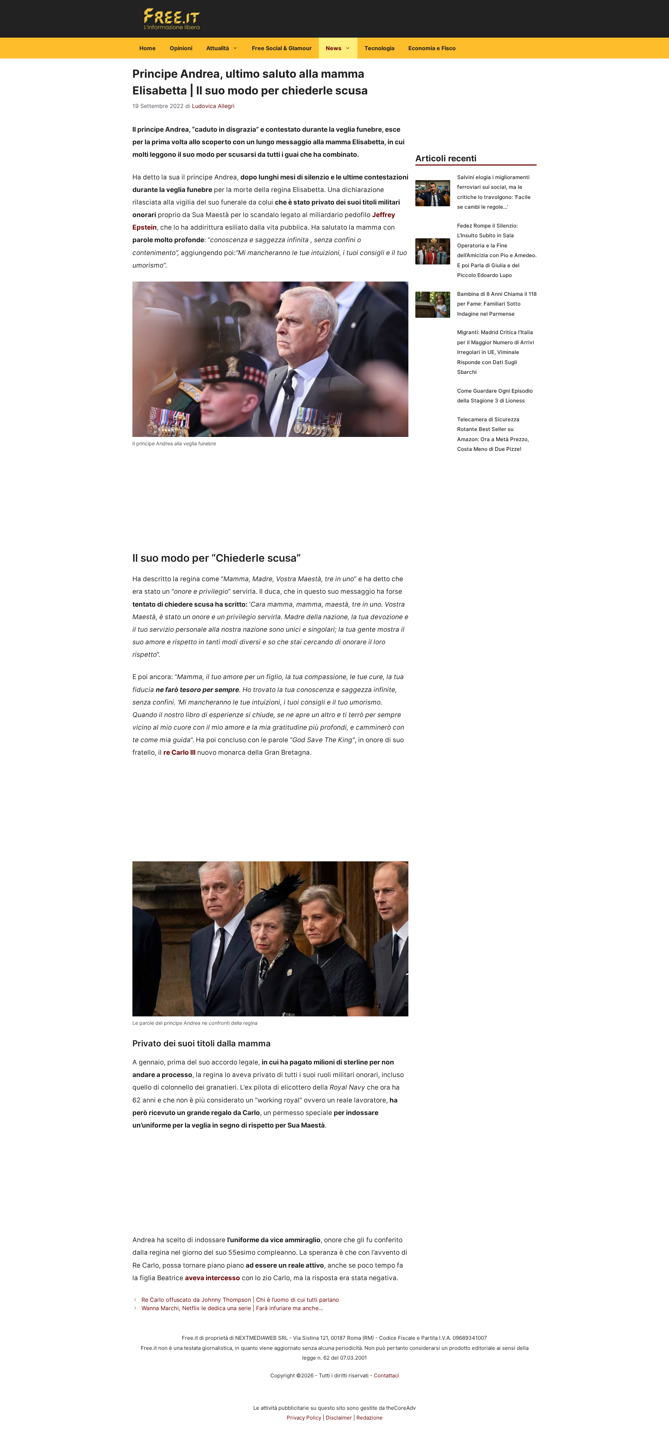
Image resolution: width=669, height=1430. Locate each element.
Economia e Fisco (432, 48)
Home (147, 48)
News (333, 48)
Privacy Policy (304, 1417)
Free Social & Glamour (282, 48)
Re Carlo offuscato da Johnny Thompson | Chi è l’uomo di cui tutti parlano (240, 1299)
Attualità (217, 48)
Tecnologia (379, 48)
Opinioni (181, 48)
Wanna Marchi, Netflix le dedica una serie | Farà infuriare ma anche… (232, 1308)
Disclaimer (339, 1417)
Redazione (369, 1417)
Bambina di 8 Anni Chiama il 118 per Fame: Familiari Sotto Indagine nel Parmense (497, 304)
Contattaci (386, 1375)
